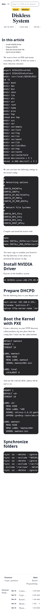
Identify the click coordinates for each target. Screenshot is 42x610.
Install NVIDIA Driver (14, 44)
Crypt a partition (25, 595)
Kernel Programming (27, 599)
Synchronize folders (13, 52)
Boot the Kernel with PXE (15, 50)
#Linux (15, 10)
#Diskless (25, 10)
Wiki (4, 4)
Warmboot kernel (26, 608)
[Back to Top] (38, 605)
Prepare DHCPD (12, 47)
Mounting (23, 603)
